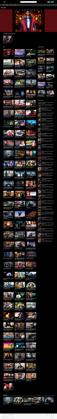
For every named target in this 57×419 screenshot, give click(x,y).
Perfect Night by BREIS (18, 288)
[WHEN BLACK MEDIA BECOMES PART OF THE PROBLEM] (40, 120)
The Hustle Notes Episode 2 (18, 268)
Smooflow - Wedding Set (18, 197)
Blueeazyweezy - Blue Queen (30, 126)
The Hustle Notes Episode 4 (30, 258)
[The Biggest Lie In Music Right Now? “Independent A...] (40, 180)
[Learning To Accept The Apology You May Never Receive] (40, 186)
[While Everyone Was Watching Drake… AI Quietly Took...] (40, 197)
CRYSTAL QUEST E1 (6, 227)
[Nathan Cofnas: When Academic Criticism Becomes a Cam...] (40, 109)
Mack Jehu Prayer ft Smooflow (7, 126)
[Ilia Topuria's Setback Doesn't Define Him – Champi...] (40, 153)
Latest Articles (41, 100)
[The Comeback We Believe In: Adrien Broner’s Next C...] (40, 135)
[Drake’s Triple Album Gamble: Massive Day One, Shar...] (40, 203)
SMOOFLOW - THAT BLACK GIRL (7, 359)
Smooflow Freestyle (17, 227)
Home (3, 414)
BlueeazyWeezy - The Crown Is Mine (8, 136)
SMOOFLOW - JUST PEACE (7, 177)
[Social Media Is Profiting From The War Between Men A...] (40, 164)
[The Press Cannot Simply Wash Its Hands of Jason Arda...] (40, 115)
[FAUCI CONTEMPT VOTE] (40, 130)
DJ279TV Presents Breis (29, 177)
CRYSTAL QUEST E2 (28, 217)
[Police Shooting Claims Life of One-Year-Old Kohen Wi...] (40, 147)
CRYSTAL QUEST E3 (17, 217)
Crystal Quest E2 (17, 207)
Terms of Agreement (10, 414)
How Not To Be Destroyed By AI (7, 258)
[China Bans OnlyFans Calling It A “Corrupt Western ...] (40, 240)
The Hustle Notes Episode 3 (7, 268)
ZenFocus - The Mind (6, 403)
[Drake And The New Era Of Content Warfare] (40, 214)
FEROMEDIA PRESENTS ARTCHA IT (31, 308)
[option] (8, 40)
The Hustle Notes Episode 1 (30, 268)
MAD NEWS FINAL (28, 55)
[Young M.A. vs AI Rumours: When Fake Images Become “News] (40, 175)
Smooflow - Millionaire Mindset (19, 136)
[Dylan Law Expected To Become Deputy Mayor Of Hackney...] (40, 235)
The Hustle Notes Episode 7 (7, 116)
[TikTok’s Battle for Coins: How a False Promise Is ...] (40, 230)
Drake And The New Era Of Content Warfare (48, 212)
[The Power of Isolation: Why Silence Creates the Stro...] (40, 208)
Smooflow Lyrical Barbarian (17, 403)
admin (5, 56)
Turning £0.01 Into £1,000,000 (19, 278)
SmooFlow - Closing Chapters (7, 197)
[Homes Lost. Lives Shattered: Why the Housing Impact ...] (40, 158)
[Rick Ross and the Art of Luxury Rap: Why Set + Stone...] (40, 192)
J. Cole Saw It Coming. (6, 288)
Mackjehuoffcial (29, 138)
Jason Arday (3, 7)
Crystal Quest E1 (28, 207)
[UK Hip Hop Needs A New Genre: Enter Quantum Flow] (40, 219)
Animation (5, 395)
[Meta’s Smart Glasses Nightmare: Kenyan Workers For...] (40, 224)
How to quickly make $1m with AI (7, 389)
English (53, 417)
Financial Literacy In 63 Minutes (19, 369)
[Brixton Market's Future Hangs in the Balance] (40, 140)
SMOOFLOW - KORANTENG (50, 54)
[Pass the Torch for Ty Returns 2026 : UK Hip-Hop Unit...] (40, 124)
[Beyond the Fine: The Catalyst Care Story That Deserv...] (40, 104)
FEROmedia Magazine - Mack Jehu (31, 116)
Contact (6, 414)
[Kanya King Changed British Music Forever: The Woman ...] (40, 169)
